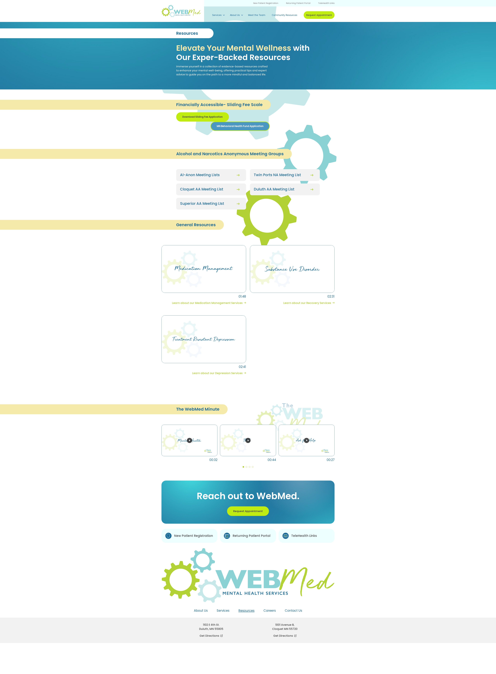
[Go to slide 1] (243, 467)
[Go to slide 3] (249, 467)
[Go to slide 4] (252, 467)
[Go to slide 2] (246, 467)
